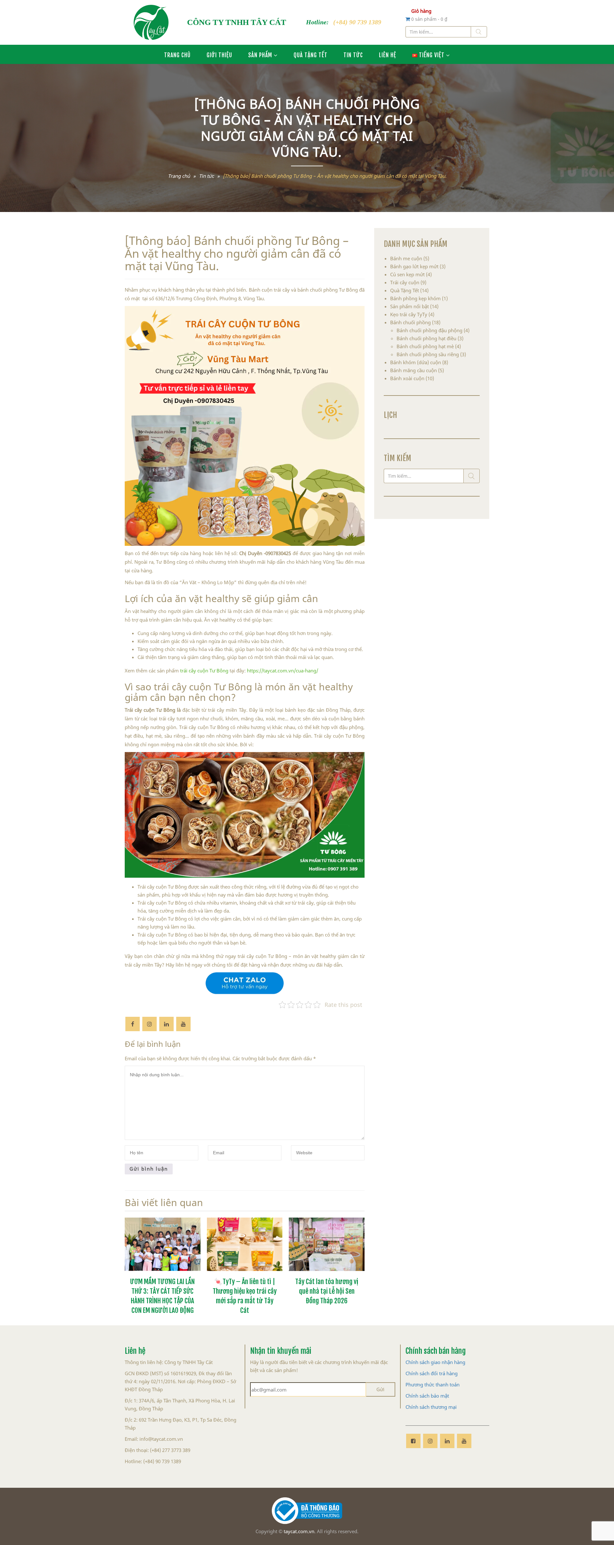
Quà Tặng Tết (310, 54)
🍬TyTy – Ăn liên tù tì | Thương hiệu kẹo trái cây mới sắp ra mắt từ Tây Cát (245, 1294)
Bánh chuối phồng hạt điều (426, 338)
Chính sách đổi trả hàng (431, 1373)
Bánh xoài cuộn (407, 378)
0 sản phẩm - (429, 19)
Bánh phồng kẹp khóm (415, 298)
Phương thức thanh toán (432, 1384)
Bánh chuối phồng (410, 322)
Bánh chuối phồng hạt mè (425, 346)
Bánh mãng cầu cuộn (413, 370)
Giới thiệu (219, 54)
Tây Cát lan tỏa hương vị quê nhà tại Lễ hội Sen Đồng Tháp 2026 (326, 1290)
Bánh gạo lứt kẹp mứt (414, 266)
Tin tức (353, 54)
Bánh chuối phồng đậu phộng (429, 330)
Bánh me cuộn (406, 258)
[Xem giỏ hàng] (408, 19)
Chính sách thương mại (431, 1407)
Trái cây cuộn (404, 282)
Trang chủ (177, 54)
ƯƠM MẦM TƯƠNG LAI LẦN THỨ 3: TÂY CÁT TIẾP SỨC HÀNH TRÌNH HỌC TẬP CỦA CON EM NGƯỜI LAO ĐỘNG (162, 1294)
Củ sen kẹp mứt (407, 274)
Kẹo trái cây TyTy (408, 314)
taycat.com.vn (299, 1531)
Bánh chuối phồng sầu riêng (428, 354)
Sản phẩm (260, 54)
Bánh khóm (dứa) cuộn (415, 362)
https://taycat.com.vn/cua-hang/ (282, 670)
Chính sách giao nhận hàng (435, 1362)
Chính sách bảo (422, 1395)
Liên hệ (387, 54)
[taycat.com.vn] (151, 22)
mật (444, 1395)
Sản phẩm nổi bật (409, 306)
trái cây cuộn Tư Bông (203, 670)
